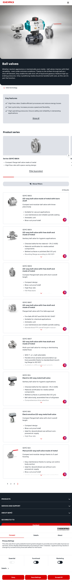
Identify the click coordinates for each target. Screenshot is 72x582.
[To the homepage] (8, 2)
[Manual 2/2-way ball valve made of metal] (65, 474)
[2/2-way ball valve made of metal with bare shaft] (65, 220)
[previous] (3, 155)
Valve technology (11, 88)
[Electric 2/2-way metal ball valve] (65, 401)
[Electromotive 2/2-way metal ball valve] (65, 438)
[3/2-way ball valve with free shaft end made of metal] (65, 365)
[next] (68, 155)
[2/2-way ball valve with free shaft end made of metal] (65, 256)
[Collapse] (41, 257)
